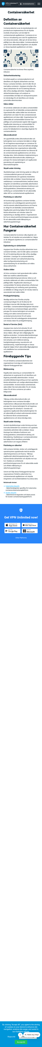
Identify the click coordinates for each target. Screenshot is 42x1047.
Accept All (21, 1042)
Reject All (11, 1037)
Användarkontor (28, 4)
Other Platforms (21, 538)
